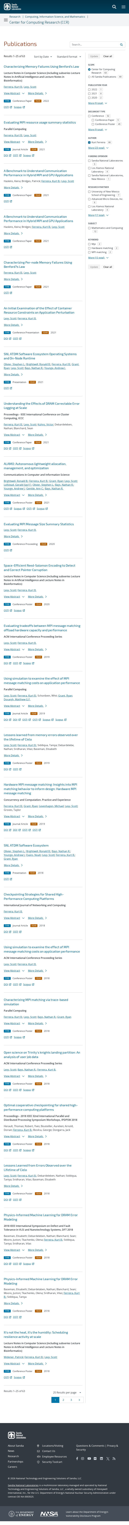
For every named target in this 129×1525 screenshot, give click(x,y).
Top (119, 1521)
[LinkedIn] (102, 1458)
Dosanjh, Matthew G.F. (17, 699)
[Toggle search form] (114, 6)
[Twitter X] (108, 1458)
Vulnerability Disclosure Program (83, 1515)
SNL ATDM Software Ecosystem (26, 845)
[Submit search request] (121, 45)
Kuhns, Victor (45, 424)
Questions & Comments (90, 1445)
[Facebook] (77, 1458)
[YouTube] (89, 1458)
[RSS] (115, 1458)
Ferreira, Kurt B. (13, 87)
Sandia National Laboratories (23, 1485)
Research (14, 16)
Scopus (18, 107)
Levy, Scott (30, 87)
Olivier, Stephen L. (14, 364)
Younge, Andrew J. (55, 368)
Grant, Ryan (56, 481)
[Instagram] (83, 1458)
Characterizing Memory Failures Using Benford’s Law (41, 66)
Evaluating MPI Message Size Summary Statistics (39, 524)
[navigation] (43, 56)
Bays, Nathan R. (34, 368)
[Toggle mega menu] (123, 6)
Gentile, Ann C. (35, 488)
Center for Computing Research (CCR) (39, 22)
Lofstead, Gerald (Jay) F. (17, 485)
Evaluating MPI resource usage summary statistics (40, 122)
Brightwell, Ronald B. (38, 364)
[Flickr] (96, 1458)
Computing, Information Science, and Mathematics (55, 16)
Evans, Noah (33, 855)
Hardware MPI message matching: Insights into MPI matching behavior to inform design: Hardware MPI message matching (40, 788)
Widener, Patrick (13, 1357)
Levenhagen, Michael (51, 806)
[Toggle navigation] (6, 19)
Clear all (108, 56)
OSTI (6, 107)
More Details (36, 93)
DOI (6, 155)
